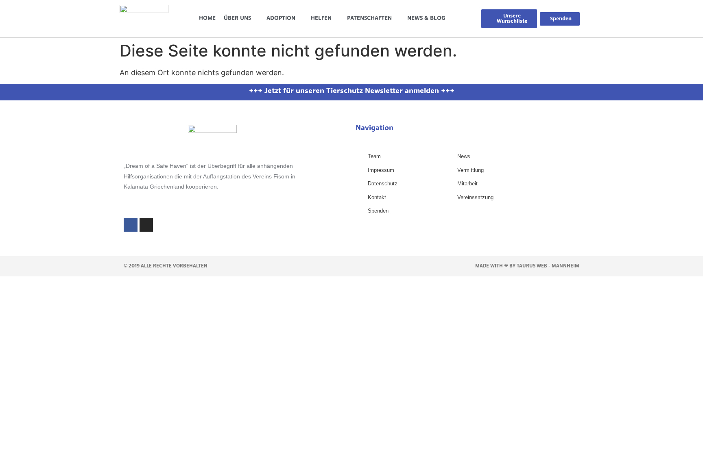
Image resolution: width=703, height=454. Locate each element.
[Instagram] (146, 225)
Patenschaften (369, 18)
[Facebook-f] (131, 225)
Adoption (280, 18)
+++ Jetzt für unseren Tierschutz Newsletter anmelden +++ (351, 91)
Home (207, 18)
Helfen (321, 18)
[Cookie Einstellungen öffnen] (18, 443)
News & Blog (426, 18)
